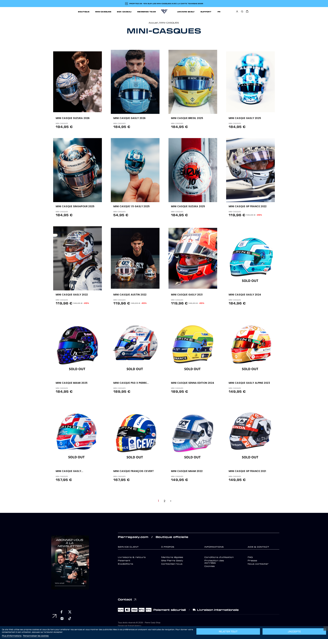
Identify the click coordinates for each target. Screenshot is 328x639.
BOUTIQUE (83, 12)
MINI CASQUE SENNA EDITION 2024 (192, 383)
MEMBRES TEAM (146, 12)
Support (206, 12)
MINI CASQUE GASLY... (69, 471)
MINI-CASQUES (103, 12)
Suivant (170, 501)
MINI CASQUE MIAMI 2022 (187, 471)
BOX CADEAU (124, 12)
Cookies (209, 566)
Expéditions (125, 564)
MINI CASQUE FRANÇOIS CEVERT (133, 471)
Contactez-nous (171, 564)
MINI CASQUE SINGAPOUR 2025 (75, 206)
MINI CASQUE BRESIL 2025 (187, 118)
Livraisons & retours (132, 557)
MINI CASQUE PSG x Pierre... (131, 383)
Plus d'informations (12, 635)
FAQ (250, 557)
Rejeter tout (228, 631)
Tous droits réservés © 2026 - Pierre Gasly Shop (139, 623)
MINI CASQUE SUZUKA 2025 (188, 206)
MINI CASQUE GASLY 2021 (187, 294)
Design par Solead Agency (129, 626)
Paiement (124, 560)
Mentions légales (172, 557)
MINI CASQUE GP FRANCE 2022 (248, 206)
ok (82, 583)
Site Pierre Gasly (172, 560)
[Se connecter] (237, 11)
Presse (252, 560)
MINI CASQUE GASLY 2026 (129, 118)
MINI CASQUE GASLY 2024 (245, 294)
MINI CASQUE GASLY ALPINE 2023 (249, 383)
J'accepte (294, 631)
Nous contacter (258, 564)
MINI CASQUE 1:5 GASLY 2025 (131, 206)
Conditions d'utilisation (219, 557)
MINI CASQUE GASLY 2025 (245, 118)
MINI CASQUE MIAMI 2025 (72, 383)
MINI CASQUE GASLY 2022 (72, 294)
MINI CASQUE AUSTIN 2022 (130, 294)
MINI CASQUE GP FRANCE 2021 (247, 471)
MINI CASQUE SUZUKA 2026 (73, 118)
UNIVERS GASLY (186, 12)
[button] (103, 79)
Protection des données (214, 561)
